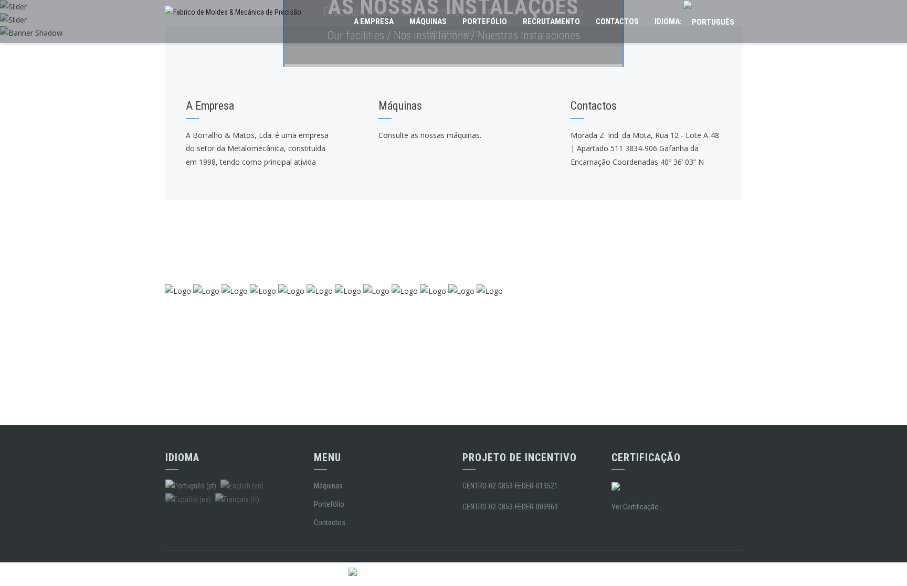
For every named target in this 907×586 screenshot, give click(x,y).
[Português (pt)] (190, 486)
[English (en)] (241, 486)
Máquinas (428, 21)
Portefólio (484, 21)
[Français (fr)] (237, 499)
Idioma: (669, 21)
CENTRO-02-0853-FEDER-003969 (510, 507)
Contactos (617, 21)
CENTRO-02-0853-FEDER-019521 (510, 486)
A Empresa (374, 21)
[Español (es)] (188, 499)
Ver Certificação (635, 507)
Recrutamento (551, 21)
